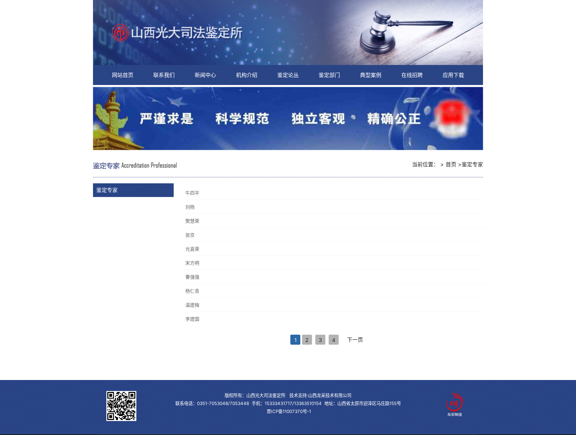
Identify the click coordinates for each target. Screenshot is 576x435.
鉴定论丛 (288, 75)
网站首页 (122, 75)
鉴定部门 (329, 75)
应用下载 (453, 75)
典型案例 (370, 75)
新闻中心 (205, 75)
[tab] (133, 190)
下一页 (355, 339)
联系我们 (164, 75)
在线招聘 (412, 75)
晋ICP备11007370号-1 (289, 411)
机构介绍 (246, 75)
